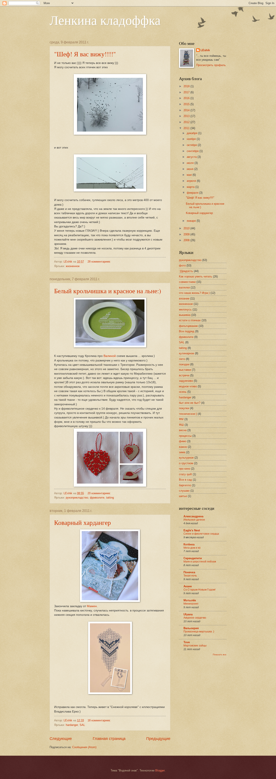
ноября (192, 139)
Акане (187, 586)
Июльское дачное (194, 519)
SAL (82, 725)
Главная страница (109, 738)
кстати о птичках (190, 320)
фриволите (97, 497)
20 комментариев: (100, 493)
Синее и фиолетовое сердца (201, 533)
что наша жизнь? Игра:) (194, 292)
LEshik (205, 50)
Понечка (189, 572)
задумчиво (186, 380)
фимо (182, 441)
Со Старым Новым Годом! (199, 589)
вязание (184, 298)
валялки (184, 287)
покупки (184, 408)
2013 (186, 116)
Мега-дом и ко (192, 547)
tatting (110, 497)
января (192, 220)
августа (192, 156)
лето (182, 359)
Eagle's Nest (191, 530)
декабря (192, 133)
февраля (193, 192)
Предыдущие (158, 738)
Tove (186, 642)
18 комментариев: (100, 720)
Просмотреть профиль (211, 65)
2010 (186, 228)
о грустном (186, 463)
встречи (184, 375)
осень (183, 391)
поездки (184, 364)
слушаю (184, 490)
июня (190, 169)
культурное (186, 457)
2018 (186, 86)
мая (190, 174)
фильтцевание (188, 326)
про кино (184, 468)
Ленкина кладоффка (105, 19)
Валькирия (191, 628)
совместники (187, 281)
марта (191, 186)
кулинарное (186, 353)
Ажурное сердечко (194, 617)
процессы (185, 435)
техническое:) (188, 413)
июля (190, 163)
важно (183, 446)
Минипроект (191, 603)
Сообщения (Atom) (84, 747)
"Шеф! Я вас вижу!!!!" (85, 53)
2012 (186, 122)
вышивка (184, 315)
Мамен (92, 606)
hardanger (72, 725)
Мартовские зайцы (195, 645)
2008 (186, 240)
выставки (185, 369)
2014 (186, 110)
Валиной (110, 356)
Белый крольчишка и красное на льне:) (107, 290)
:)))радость (186, 271)
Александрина (193, 516)
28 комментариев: (100, 261)
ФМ (181, 419)
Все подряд (186, 331)
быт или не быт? (189, 402)
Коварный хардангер (82, 522)
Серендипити (192, 558)
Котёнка (188, 544)
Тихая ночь (190, 575)
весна (183, 430)
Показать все (219, 654)
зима (182, 452)
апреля (192, 180)
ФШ (181, 424)
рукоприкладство (77, 497)
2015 (186, 104)
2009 (186, 234)
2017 (186, 92)
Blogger (160, 770)
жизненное (73, 266)
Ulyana (188, 614)
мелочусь (185, 309)
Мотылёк (189, 600)
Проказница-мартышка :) (198, 631)
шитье (183, 496)
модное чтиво (188, 386)
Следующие (61, 738)
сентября (193, 151)
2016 (186, 98)
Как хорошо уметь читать (195, 276)
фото (182, 265)
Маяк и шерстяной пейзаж (199, 561)
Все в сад (185, 479)
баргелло (185, 485)
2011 (186, 128)
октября (192, 145)
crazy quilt (185, 474)
